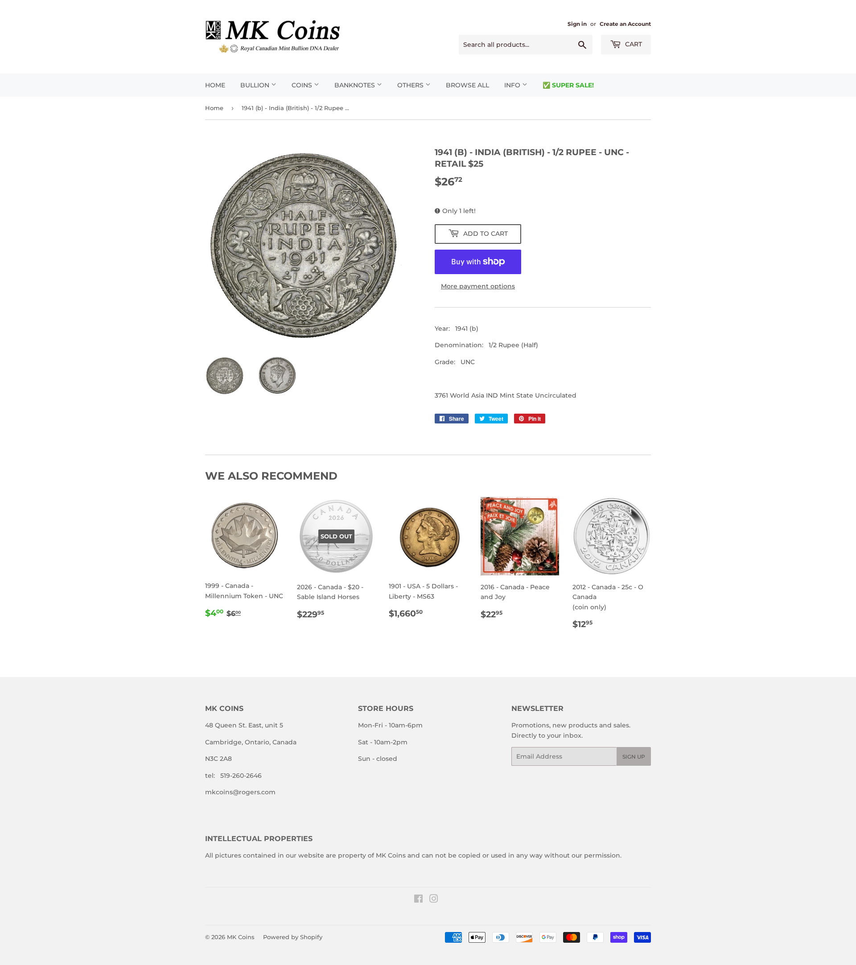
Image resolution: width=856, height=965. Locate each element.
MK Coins (241, 936)
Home (215, 85)
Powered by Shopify (292, 936)
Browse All (467, 85)
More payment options (478, 286)
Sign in (577, 24)
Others (411, 85)
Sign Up (633, 756)
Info (513, 85)
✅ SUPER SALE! (568, 85)
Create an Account (625, 24)
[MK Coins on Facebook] (418, 900)
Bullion (255, 85)
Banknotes (355, 85)
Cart (632, 44)
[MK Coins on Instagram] (433, 900)
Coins (303, 85)
